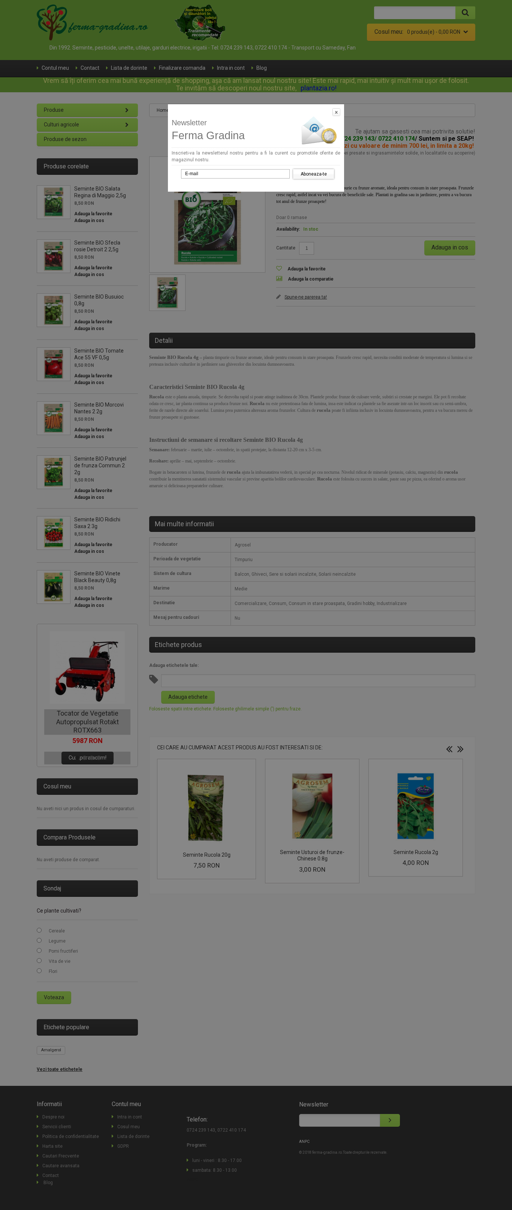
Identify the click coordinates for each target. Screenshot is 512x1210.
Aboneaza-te (314, 174)
